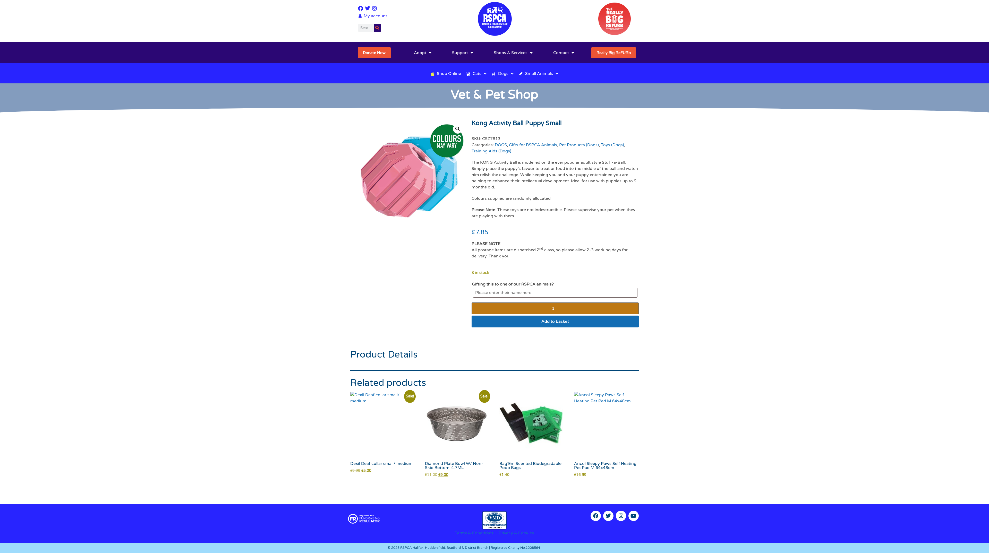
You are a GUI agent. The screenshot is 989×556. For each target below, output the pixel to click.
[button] (457, 129)
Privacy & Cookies (516, 533)
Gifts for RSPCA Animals (533, 144)
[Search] (377, 28)
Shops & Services (510, 52)
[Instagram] (374, 8)
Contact (561, 52)
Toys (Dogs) (612, 144)
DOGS (501, 144)
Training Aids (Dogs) (491, 151)
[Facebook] (360, 8)
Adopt (420, 52)
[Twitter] (367, 8)
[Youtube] (633, 516)
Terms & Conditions (474, 533)
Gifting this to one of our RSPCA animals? (513, 284)
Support (460, 52)
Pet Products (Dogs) (579, 144)
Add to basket (555, 321)
